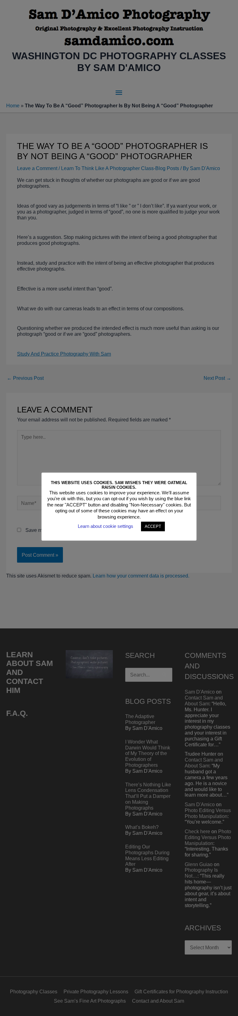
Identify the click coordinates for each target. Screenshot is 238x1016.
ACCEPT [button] (153, 526)
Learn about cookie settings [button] (105, 526)
